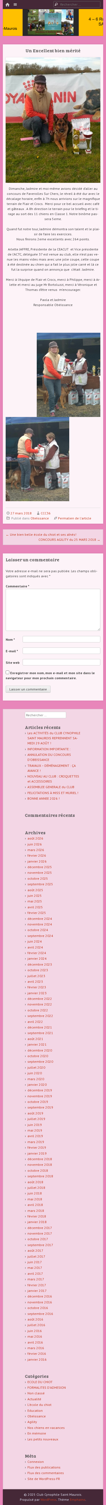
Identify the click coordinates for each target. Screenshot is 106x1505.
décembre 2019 (39, 1090)
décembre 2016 (39, 1296)
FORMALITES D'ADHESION (46, 1387)
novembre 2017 (39, 1233)
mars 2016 (35, 1348)
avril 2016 (35, 1342)
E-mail (12, 651)
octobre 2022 (37, 1010)
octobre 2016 (37, 1308)
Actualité (34, 1399)
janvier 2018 (37, 1222)
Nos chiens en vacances (46, 1428)
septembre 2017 (40, 1245)
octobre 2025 (37, 878)
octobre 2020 (37, 1056)
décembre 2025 (39, 867)
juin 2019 (34, 1125)
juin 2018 (34, 1193)
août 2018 (35, 1182)
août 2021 (35, 1039)
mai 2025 (34, 901)
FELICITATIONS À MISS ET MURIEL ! (52, 793)
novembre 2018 (39, 1164)
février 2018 (36, 1216)
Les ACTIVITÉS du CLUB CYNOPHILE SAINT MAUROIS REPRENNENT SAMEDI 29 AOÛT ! (53, 738)
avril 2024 (35, 947)
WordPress (48, 1499)
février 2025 (36, 913)
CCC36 (46, 513)
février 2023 (36, 987)
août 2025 (35, 890)
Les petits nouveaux (42, 1439)
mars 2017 (35, 1279)
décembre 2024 (39, 918)
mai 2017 (34, 1267)
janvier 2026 (37, 861)
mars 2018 (35, 1210)
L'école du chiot (39, 1405)
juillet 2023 (36, 976)
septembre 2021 (40, 1033)
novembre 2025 (39, 872)
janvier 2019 (37, 1153)
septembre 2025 (40, 884)
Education (35, 1410)
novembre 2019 (39, 1096)
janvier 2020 (37, 1084)
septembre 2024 (40, 936)
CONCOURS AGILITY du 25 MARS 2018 (69, 539)
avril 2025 (35, 907)
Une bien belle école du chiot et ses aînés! (41, 534)
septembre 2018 (40, 1176)
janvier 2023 (37, 993)
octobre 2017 (37, 1239)
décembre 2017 (39, 1228)
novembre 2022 (39, 1004)
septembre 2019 (40, 1107)
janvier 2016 (37, 1359)
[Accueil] (7, 5)
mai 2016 (34, 1336)
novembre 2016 (39, 1302)
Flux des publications (43, 1467)
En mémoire (36, 1433)
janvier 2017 (37, 1291)
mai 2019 (34, 1130)
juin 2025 (34, 895)
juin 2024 (34, 941)
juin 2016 (34, 1331)
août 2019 (35, 1113)
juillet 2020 (36, 1067)
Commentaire (17, 586)
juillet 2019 (36, 1119)
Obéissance (40, 518)
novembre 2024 (39, 924)
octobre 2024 (37, 930)
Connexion (35, 1462)
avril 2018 (35, 1205)
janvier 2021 (37, 1044)
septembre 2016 (40, 1314)
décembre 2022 (39, 999)
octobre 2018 (37, 1170)
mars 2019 (35, 1142)
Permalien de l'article (74, 518)
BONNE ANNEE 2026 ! (43, 798)
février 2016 (36, 1353)
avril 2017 (35, 1273)
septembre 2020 (40, 1061)
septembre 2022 (40, 1016)
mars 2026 (35, 850)
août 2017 (35, 1250)
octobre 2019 (37, 1102)
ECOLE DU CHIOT (40, 1382)
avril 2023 (35, 981)
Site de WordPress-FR (43, 1479)
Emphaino (77, 1499)
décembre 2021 (39, 1027)
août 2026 (35, 838)
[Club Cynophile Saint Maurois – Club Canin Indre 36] (53, 28)
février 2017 (36, 1285)
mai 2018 (34, 1199)
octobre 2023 (37, 970)
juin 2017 (34, 1262)
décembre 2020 (39, 1050)
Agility (32, 1422)
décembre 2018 (39, 1159)
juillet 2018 (36, 1187)
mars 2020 (35, 1079)
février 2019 (36, 1147)
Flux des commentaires (45, 1473)
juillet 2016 (36, 1325)
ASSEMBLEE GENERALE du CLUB (50, 787)
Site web (13, 662)
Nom (10, 639)
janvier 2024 (37, 958)
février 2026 (36, 855)
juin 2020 (34, 1073)
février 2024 (36, 953)
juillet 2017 (36, 1256)
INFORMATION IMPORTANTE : (48, 749)
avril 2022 (35, 1022)
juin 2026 (34, 844)
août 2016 (35, 1319)
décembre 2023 (39, 964)
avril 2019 (35, 1136)
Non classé (36, 1393)
